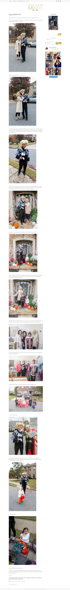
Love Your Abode (35, 8)
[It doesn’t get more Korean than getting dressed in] (49, 63)
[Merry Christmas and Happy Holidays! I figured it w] (49, 55)
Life (16, 584)
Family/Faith (14, 584)
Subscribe (58, 43)
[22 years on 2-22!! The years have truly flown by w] (57, 71)
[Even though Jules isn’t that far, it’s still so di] (57, 55)
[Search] (59, 34)
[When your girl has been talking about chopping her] (49, 71)
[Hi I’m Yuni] (53, 23)
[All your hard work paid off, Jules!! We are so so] (57, 63)
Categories (53, 37)
